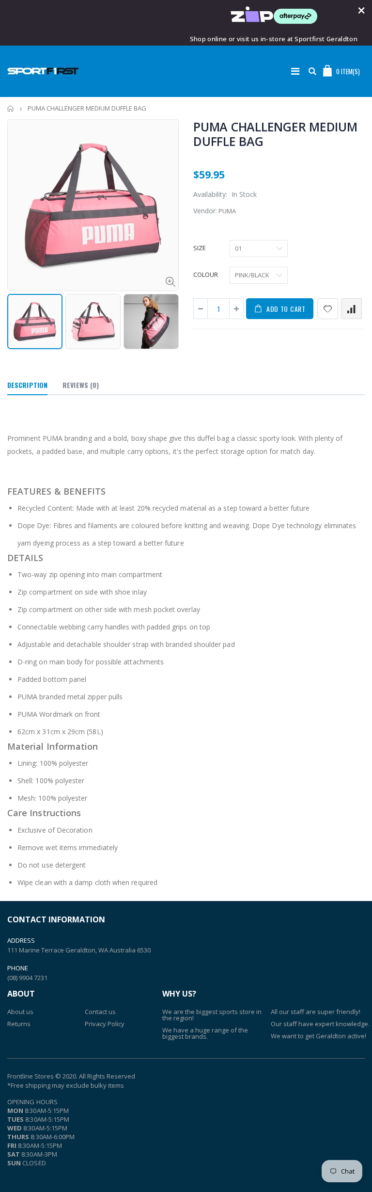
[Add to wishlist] (327, 308)
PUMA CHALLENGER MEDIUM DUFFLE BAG (275, 133)
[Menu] (295, 71)
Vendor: (205, 210)
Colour (205, 274)
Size (199, 247)
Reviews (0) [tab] (80, 385)
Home (11, 108)
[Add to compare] (351, 308)
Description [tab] (27, 385)
